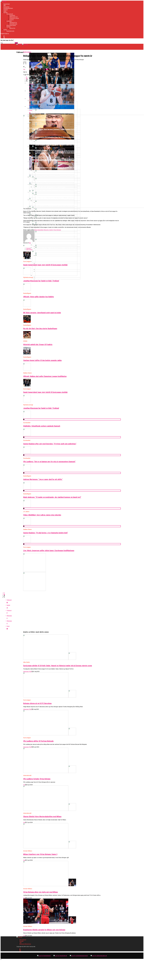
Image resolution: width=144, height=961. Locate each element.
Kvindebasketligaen (8, 8)
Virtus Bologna (57, 230)
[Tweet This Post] (73, 594)
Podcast (6, 9)
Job (21, 942)
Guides (5, 29)
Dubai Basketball (38, 230)
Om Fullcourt (23, 939)
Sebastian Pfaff (27, 671)
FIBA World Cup (13, 22)
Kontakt (21, 941)
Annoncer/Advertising (25, 944)
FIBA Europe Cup (14, 16)
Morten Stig (12, 28)
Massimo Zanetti (48, 230)
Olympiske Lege (13, 24)
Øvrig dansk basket (11, 25)
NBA (5, 5)
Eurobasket (12, 15)
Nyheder (6, 12)
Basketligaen (7, 4)
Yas (24, 69)
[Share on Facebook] (73, 593)
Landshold (9, 21)
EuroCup (12, 19)
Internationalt (10, 14)
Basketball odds (10, 31)
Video (5, 11)
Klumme (8, 26)
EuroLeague (6, 6)
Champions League (14, 18)
